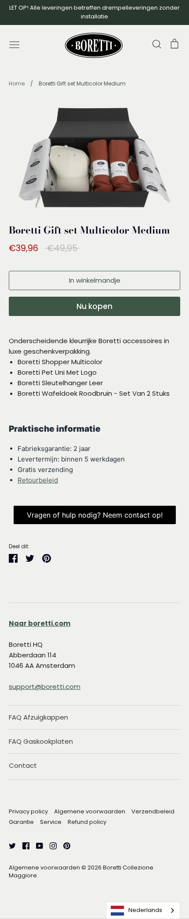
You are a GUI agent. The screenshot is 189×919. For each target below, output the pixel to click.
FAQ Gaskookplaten (41, 741)
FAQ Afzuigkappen (38, 717)
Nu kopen (94, 306)
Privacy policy (28, 811)
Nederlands (145, 910)
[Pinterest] (63, 845)
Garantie (21, 822)
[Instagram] (50, 845)
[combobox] (143, 910)
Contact (23, 765)
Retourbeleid (38, 480)
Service (51, 822)
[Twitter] (9, 845)
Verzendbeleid (152, 811)
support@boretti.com (44, 686)
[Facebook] (22, 845)
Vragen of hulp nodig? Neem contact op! (95, 515)
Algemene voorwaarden (89, 811)
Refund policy (87, 822)
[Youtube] (36, 845)
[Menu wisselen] (14, 44)
